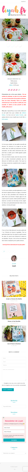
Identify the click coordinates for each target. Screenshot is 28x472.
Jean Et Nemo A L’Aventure (14, 343)
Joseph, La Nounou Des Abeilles (14, 299)
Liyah (11, 33)
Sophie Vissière (19, 115)
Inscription (14, 440)
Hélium (11, 85)
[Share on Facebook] (8, 45)
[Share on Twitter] (12, 45)
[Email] (19, 45)
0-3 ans (14, 26)
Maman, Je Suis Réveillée (14, 321)
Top (14, 469)
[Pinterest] (15, 45)
